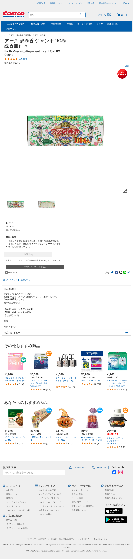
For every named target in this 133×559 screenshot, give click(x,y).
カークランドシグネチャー (17, 502)
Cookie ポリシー (101, 539)
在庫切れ (28, 254)
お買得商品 (56, 23)
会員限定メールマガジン (49, 510)
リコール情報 (77, 498)
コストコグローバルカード (50, 502)
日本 (125, 3)
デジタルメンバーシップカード (51, 506)
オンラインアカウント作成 (50, 494)
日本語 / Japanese (106, 3)
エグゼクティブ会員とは (49, 498)
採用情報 (10, 498)
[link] (112, 272)
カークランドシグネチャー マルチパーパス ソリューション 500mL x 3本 (117, 383)
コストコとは (13, 485)
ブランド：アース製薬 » (35, 267)
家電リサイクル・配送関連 (83, 506)
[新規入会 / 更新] (45, 23)
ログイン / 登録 (103, 14)
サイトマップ (30, 539)
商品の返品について (80, 502)
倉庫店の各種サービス (114, 498)
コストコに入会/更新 (47, 490)
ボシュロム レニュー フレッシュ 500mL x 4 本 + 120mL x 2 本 (40, 383)
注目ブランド (12, 29)
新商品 (70, 23)
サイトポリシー (84, 539)
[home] (14, 14)
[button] (82, 14)
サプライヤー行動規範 (15, 524)
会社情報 (10, 490)
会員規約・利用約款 (47, 539)
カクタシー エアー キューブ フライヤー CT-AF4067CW (117, 441)
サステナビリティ (13, 506)
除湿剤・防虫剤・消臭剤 (35, 35)
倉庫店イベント (111, 494)
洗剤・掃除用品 (17, 35)
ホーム (5, 35)
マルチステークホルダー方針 (18, 510)
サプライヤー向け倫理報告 (17, 528)
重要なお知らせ (78, 494)
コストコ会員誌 (45, 514)
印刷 (127, 66)
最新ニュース (11, 494)
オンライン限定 (84, 23)
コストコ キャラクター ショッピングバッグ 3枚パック (66, 380)
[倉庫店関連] (118, 23)
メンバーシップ (47, 485)
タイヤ (100, 23)
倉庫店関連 (112, 23)
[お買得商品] (61, 23)
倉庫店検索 (9, 467)
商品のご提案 (11, 520)
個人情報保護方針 (67, 539)
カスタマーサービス (82, 485)
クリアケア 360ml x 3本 (91, 380)
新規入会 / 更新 (38, 23)
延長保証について (79, 510)
